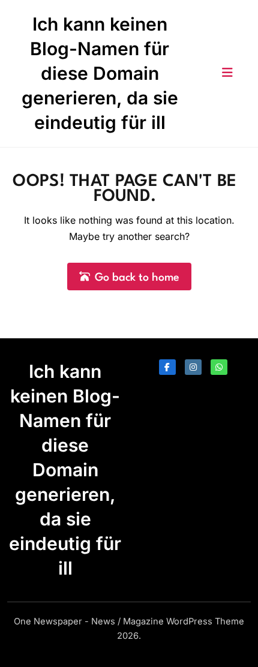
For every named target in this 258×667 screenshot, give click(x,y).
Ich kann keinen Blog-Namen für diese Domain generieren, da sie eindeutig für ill (100, 73)
